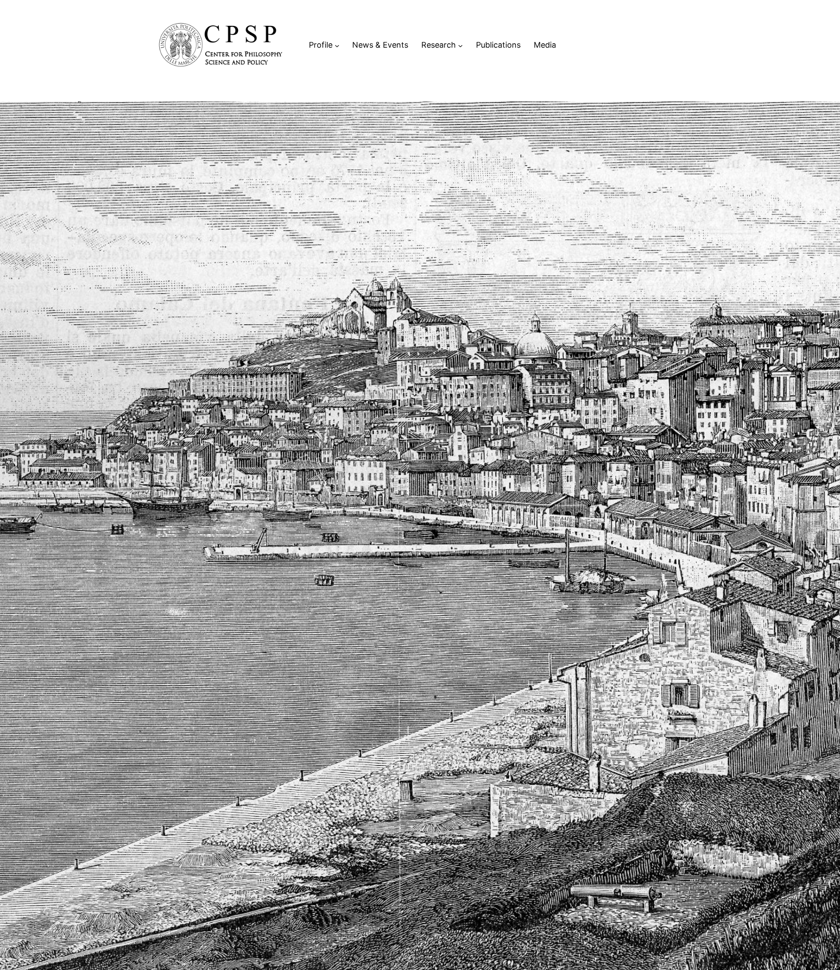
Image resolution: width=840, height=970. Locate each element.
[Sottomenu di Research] (460, 45)
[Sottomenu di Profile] (337, 45)
